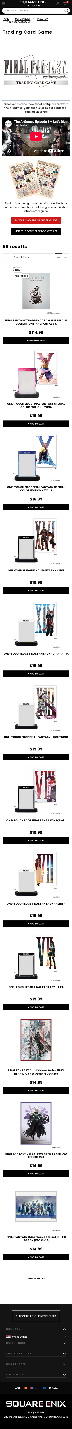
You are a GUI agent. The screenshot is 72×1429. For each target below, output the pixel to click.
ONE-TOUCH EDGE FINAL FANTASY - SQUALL (36, 820)
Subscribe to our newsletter (36, 1316)
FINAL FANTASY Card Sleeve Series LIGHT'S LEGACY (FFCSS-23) (36, 1238)
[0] (65, 3)
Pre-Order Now (36, 340)
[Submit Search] (66, 10)
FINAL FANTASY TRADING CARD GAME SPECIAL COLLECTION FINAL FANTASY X (36, 322)
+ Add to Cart (36, 423)
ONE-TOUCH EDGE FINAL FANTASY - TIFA (36, 987)
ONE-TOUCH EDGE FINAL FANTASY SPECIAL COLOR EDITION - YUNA (36, 405)
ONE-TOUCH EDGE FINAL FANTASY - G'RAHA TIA (36, 654)
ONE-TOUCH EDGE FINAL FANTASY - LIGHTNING (36, 737)
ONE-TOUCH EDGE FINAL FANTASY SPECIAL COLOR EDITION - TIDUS (36, 488)
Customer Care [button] (18, 1353)
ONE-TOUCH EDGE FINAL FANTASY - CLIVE (36, 570)
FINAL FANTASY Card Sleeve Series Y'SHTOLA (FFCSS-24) (36, 1155)
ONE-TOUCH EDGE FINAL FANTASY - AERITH (36, 904)
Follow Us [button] (14, 1374)
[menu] (4, 3)
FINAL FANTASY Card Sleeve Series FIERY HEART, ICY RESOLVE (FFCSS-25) (36, 1072)
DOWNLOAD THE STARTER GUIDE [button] (36, 220)
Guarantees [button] (16, 1364)
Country (13, 1329)
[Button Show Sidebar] (6, 257)
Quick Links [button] (15, 1343)
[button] (36, 179)
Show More (36, 1278)
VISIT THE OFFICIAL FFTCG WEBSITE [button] (36, 231)
